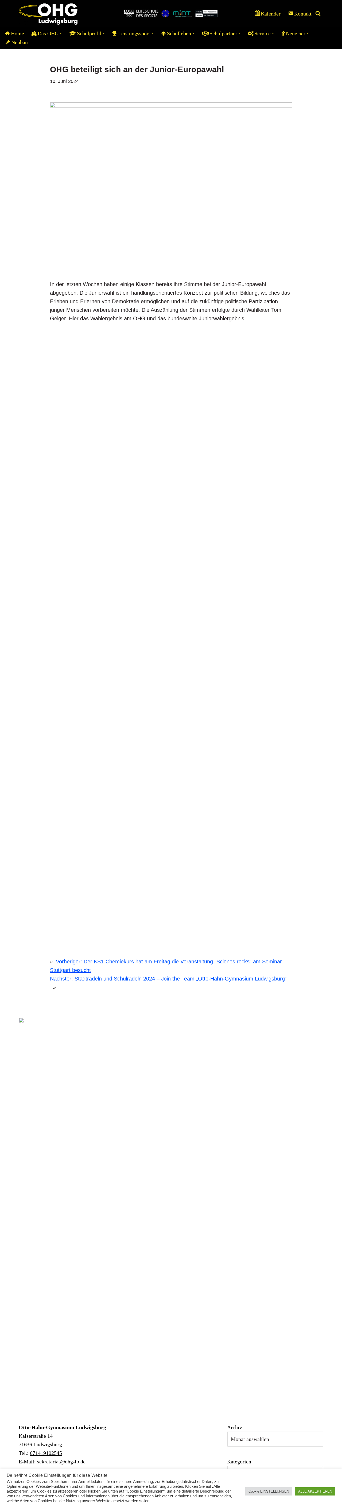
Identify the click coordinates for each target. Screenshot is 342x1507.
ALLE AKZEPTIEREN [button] (315, 1491)
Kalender (271, 14)
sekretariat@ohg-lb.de (61, 1461)
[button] (61, 33)
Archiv (234, 1427)
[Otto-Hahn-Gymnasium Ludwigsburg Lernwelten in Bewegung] (48, 13)
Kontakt (303, 14)
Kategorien (239, 1461)
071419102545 (46, 1453)
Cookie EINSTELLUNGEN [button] (268, 1491)
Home (17, 33)
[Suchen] (318, 13)
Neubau (19, 42)
